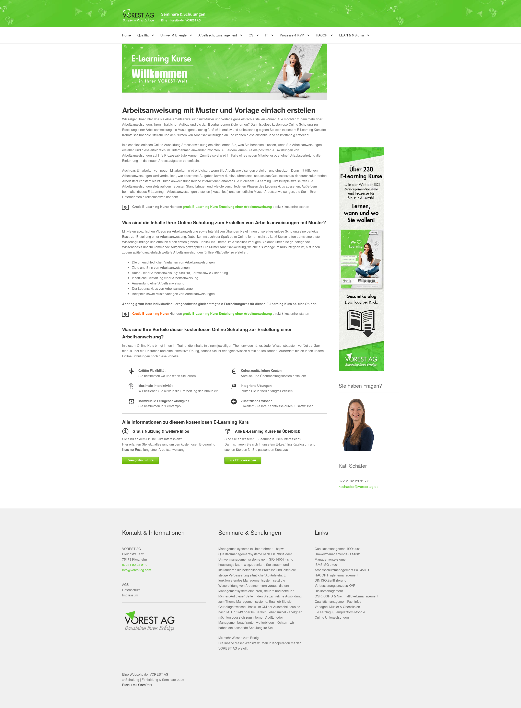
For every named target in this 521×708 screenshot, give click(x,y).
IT (266, 35)
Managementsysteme (330, 559)
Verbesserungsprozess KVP (335, 585)
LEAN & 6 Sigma (351, 35)
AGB (125, 584)
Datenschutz (131, 589)
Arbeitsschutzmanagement (217, 35)
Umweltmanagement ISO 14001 (338, 554)
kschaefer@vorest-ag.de (359, 486)
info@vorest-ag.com (136, 569)
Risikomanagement (329, 590)
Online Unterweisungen (332, 617)
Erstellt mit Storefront (137, 684)
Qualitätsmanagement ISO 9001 (338, 548)
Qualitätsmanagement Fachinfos (338, 601)
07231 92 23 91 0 (134, 564)
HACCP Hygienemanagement (336, 575)
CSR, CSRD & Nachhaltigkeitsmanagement (346, 596)
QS (251, 35)
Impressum (130, 595)
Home (126, 35)
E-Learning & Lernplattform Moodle (340, 612)
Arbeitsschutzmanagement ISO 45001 (342, 569)
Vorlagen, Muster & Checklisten (337, 606)
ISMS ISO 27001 (327, 564)
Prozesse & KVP (292, 35)
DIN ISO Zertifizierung (330, 580)
